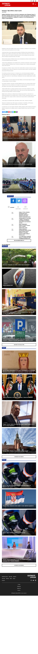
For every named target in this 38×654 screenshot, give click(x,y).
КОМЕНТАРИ (25, 208)
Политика (3, 578)
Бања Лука (10, 576)
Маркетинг (19, 588)
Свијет (11, 578)
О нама (19, 584)
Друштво (14, 576)
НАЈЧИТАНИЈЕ (18, 208)
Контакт (19, 590)
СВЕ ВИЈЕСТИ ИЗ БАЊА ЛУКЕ (19, 344)
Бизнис (14, 578)
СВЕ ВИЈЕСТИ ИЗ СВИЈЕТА (19, 456)
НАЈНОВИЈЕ (12, 207)
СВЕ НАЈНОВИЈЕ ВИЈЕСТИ (19, 240)
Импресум (19, 586)
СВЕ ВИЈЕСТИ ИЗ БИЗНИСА (19, 565)
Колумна (3, 580)
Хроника (7, 578)
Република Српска (5, 576)
